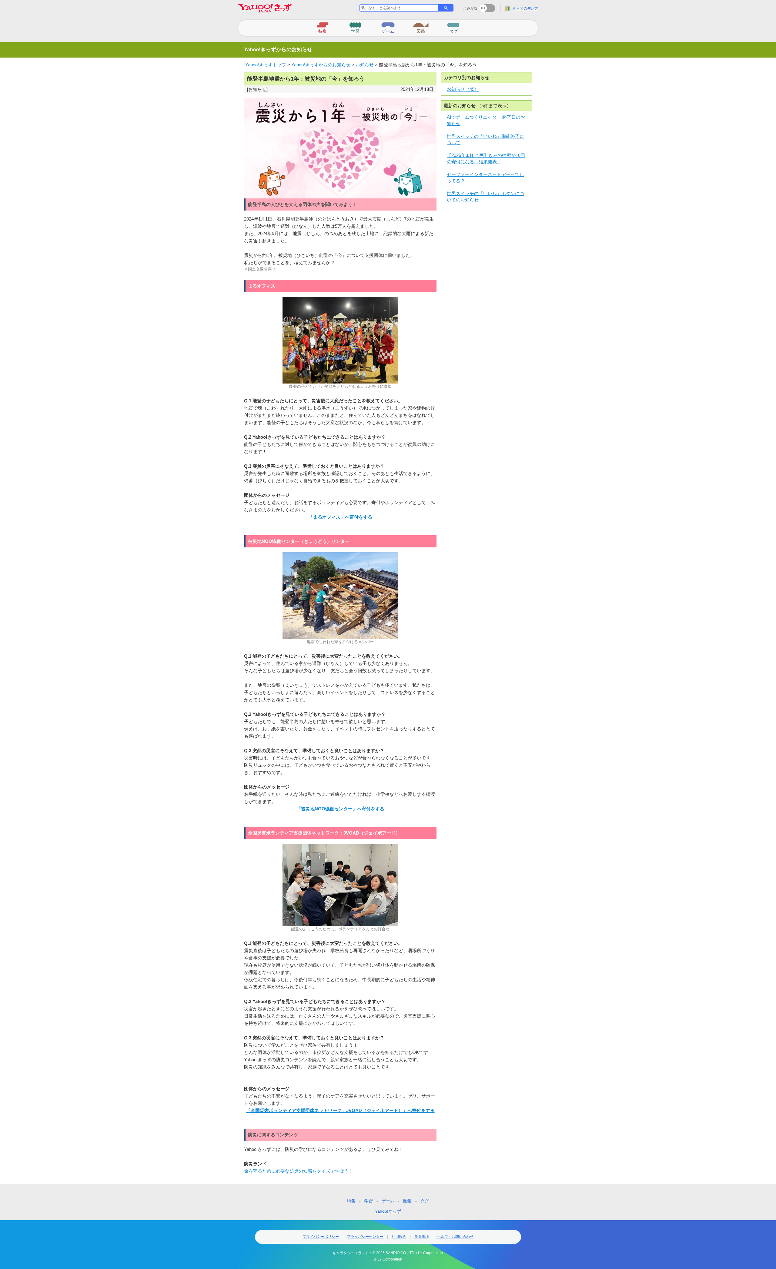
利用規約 (399, 1236)
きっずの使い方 (525, 8)
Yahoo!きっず (388, 1211)
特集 (351, 1200)
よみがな (470, 8)
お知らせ (365, 64)
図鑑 (407, 1200)
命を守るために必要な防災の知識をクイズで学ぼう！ (298, 1171)
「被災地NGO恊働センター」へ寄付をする (340, 808)
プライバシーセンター (365, 1236)
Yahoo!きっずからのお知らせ (320, 64)
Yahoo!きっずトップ (265, 64)
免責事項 (421, 1236)
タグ (424, 1200)
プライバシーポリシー (321, 1236)
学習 (368, 1200)
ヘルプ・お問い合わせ (455, 1236)
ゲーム (388, 1200)
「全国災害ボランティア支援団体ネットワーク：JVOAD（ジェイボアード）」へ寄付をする (340, 1110)
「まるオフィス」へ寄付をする (340, 517)
